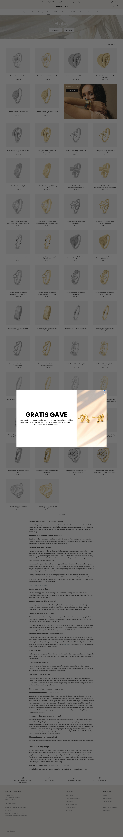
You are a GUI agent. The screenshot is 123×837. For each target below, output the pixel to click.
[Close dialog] (104, 391)
